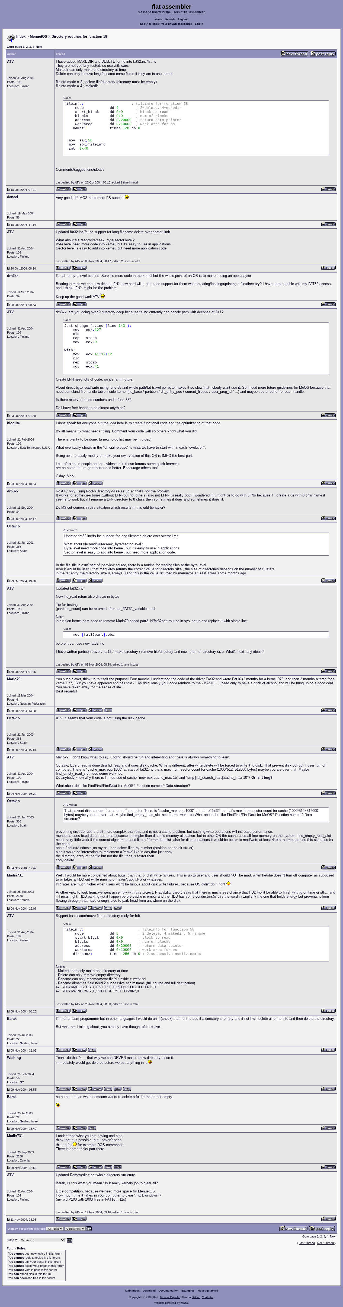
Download (149, 1290)
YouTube (207, 1297)
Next (39, 46)
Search (170, 19)
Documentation (168, 1290)
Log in (199, 23)
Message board (208, 1290)
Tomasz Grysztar (170, 1297)
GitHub (196, 1297)
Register (183, 19)
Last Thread (307, 1243)
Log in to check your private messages (166, 23)
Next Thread (326, 1243)
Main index (132, 1290)
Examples (188, 1290)
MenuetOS (38, 36)
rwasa (184, 1302)
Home (158, 19)
